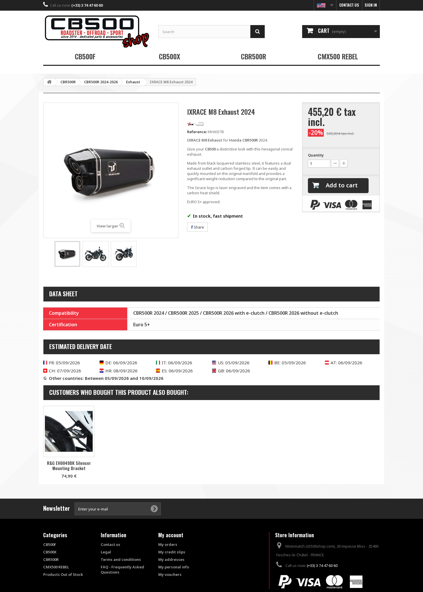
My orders (167, 544)
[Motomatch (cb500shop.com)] (96, 31)
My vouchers (170, 574)
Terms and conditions (121, 559)
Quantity (316, 155)
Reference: (197, 131)
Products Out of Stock (63, 574)
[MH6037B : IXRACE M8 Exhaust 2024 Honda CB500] (67, 254)
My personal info (173, 567)
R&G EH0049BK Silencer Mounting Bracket (69, 465)
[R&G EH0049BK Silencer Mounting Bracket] (68, 431)
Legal (106, 552)
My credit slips (171, 552)
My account (170, 535)
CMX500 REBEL (338, 56)
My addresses (171, 559)
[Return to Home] (49, 82)
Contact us (349, 5)
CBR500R (253, 56)
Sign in (371, 5)
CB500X (169, 56)
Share (198, 227)
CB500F (85, 56)
